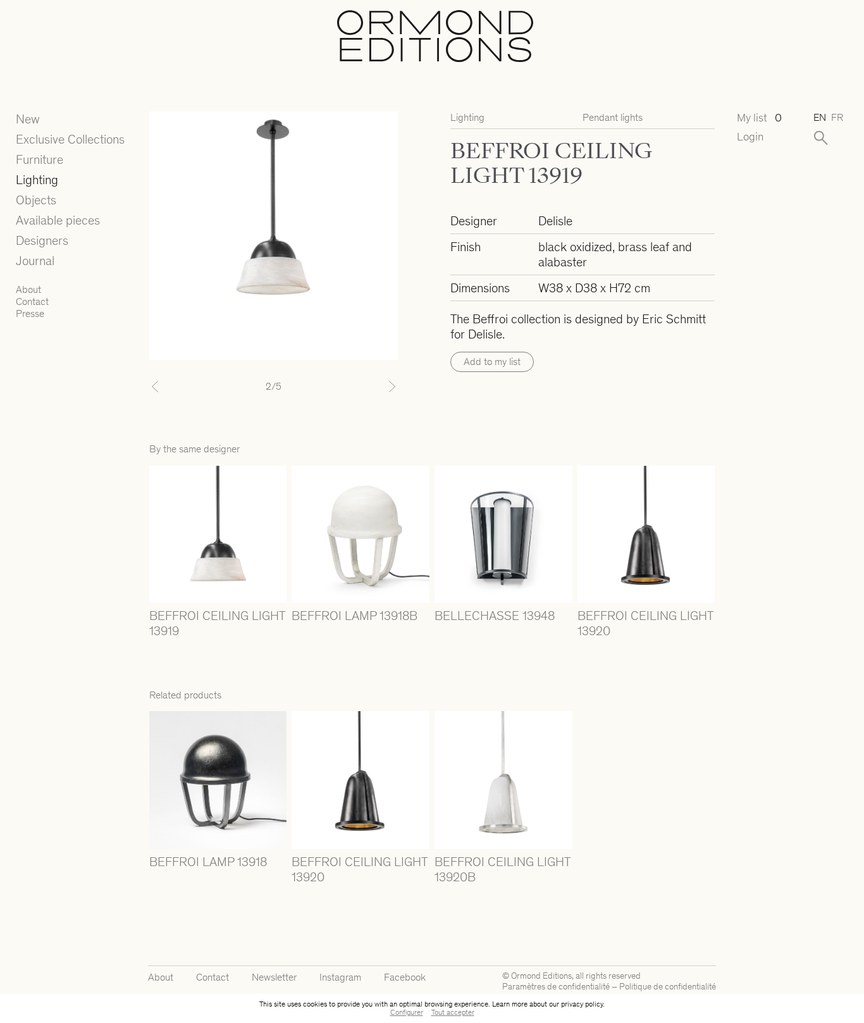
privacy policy (582, 1004)
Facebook (405, 977)
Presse (30, 313)
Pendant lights (613, 117)
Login (750, 137)
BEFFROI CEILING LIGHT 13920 (645, 623)
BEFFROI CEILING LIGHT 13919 (217, 623)
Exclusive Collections (70, 139)
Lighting (37, 179)
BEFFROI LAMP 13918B (354, 615)
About (28, 289)
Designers (42, 240)
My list (759, 118)
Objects (36, 200)
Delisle (555, 220)
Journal (35, 260)
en (819, 117)
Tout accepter (452, 1012)
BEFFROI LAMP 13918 (208, 861)
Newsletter (274, 977)
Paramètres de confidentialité (556, 986)
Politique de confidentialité (667, 986)
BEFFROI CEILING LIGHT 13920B (502, 869)
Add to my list (492, 362)
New (28, 119)
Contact (32, 301)
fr (837, 117)
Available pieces (58, 220)
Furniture (39, 159)
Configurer (406, 1012)
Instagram (340, 977)
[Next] (379, 386)
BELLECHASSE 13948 (495, 615)
